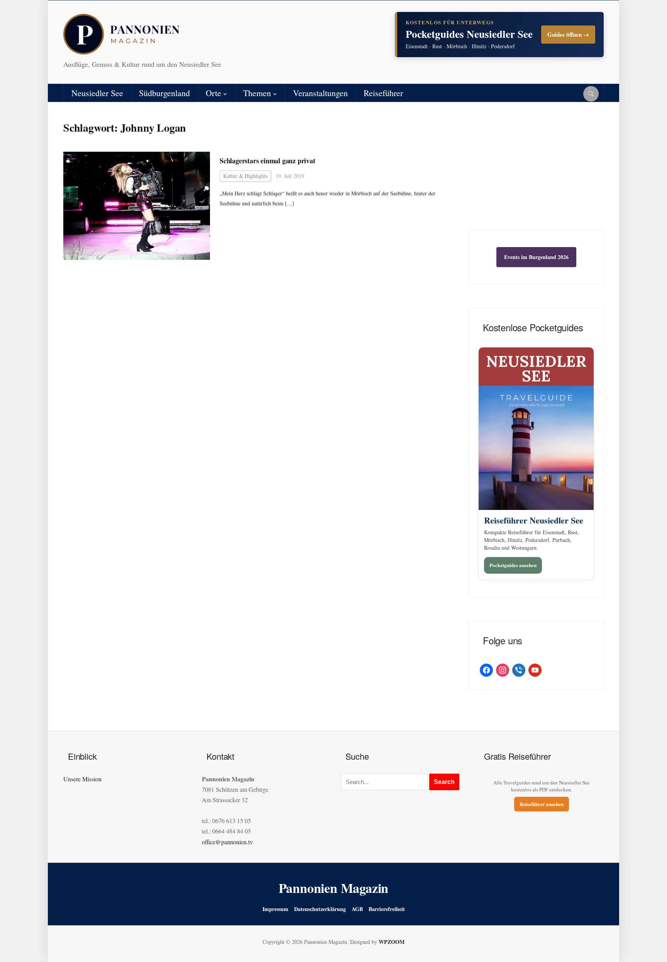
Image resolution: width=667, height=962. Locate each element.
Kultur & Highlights (245, 176)
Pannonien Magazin (334, 888)
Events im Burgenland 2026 (536, 257)
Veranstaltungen (320, 92)
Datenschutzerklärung (320, 909)
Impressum (275, 909)
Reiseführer (383, 92)
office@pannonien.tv (227, 842)
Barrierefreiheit (387, 909)
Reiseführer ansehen (542, 804)
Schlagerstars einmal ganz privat (267, 160)
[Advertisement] (536, 172)
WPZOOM (392, 942)
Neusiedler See (97, 92)
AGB (357, 909)
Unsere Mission (82, 779)
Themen (257, 92)
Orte (213, 92)
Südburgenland (164, 92)
